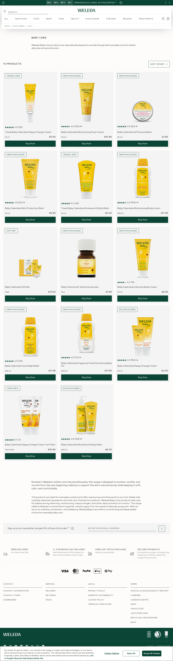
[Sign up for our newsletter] (162, 529)
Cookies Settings (111, 653)
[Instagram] (10, 646)
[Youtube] (16, 646)
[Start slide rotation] (3, 2)
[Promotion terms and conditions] (121, 2)
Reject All (131, 653)
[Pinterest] (26, 646)
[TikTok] (43, 646)
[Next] (169, 2)
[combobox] (157, 64)
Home (7, 26)
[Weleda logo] (86, 10)
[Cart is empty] (168, 18)
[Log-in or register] (163, 18)
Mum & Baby (19, 26)
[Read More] (149, 634)
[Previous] (165, 2)
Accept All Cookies (152, 653)
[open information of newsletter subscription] (72, 528)
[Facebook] (5, 646)
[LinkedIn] (21, 646)
